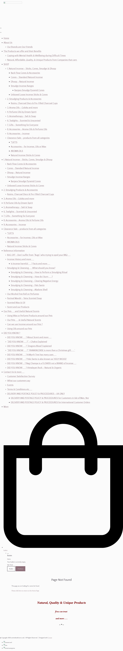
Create (50, 638)
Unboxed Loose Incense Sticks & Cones (29, 94)
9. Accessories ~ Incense (18, 133)
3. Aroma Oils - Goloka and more (22, 107)
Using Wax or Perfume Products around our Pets (29, 316)
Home (6, 38)
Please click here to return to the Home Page (25, 591)
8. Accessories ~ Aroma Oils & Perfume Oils (27, 129)
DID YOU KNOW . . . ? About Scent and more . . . (29, 337)
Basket (11, 569)
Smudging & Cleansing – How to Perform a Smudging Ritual (39, 272)
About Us (8, 42)
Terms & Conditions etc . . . (19, 389)
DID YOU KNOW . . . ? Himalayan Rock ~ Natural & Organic (34, 368)
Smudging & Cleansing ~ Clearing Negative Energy (34, 281)
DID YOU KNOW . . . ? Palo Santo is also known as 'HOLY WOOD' (37, 359)
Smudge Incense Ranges (22, 86)
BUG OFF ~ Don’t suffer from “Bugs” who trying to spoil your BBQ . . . (38, 255)
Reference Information (14, 251)
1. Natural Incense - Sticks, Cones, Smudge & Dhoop (31, 68)
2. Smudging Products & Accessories (24, 99)
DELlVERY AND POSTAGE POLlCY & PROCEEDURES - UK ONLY (36, 394)
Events (10, 385)
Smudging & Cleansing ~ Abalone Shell (29, 290)
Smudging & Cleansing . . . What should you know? (31, 268)
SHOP (6, 64)
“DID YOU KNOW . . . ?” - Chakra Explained (27, 342)
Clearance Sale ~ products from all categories (28, 138)
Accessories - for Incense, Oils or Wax (28, 146)
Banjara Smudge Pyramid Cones (29, 90)
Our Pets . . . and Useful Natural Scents (21, 311)
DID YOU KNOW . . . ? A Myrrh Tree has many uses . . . (31, 355)
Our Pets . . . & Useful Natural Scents (24, 320)
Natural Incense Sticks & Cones (25, 155)
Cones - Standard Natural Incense (27, 77)
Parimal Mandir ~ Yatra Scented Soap (24, 298)
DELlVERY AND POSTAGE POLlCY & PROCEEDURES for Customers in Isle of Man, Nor (50, 398)
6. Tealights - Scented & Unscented (23, 120)
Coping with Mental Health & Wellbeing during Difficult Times (36, 55)
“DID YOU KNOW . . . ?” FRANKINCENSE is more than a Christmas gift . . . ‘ (41, 350)
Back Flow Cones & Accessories (25, 73)
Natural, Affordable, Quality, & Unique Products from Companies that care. (42, 60)
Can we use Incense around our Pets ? (25, 324)
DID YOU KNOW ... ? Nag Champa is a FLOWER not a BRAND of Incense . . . (41, 363)
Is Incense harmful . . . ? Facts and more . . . (30, 264)
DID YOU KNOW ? (12, 333)
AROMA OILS (17, 151)
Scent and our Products (18, 307)
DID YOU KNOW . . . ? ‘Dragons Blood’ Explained (29, 346)
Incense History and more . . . (20, 259)
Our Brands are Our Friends (20, 47)
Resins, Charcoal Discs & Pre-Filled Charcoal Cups (34, 103)
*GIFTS (14, 142)
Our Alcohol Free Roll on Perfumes (23, 294)
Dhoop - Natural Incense (22, 81)
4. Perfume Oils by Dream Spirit (21, 112)
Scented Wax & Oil (16, 303)
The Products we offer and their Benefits (22, 51)
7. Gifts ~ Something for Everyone (22, 125)
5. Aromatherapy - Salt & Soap (21, 116)
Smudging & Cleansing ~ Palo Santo (27, 285)
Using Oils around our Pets (19, 329)
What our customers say (18, 381)
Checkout (20, 569)
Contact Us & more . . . (14, 372)
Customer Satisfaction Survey (21, 376)
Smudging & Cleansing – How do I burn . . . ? (32, 277)
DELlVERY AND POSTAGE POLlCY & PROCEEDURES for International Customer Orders (50, 402)
